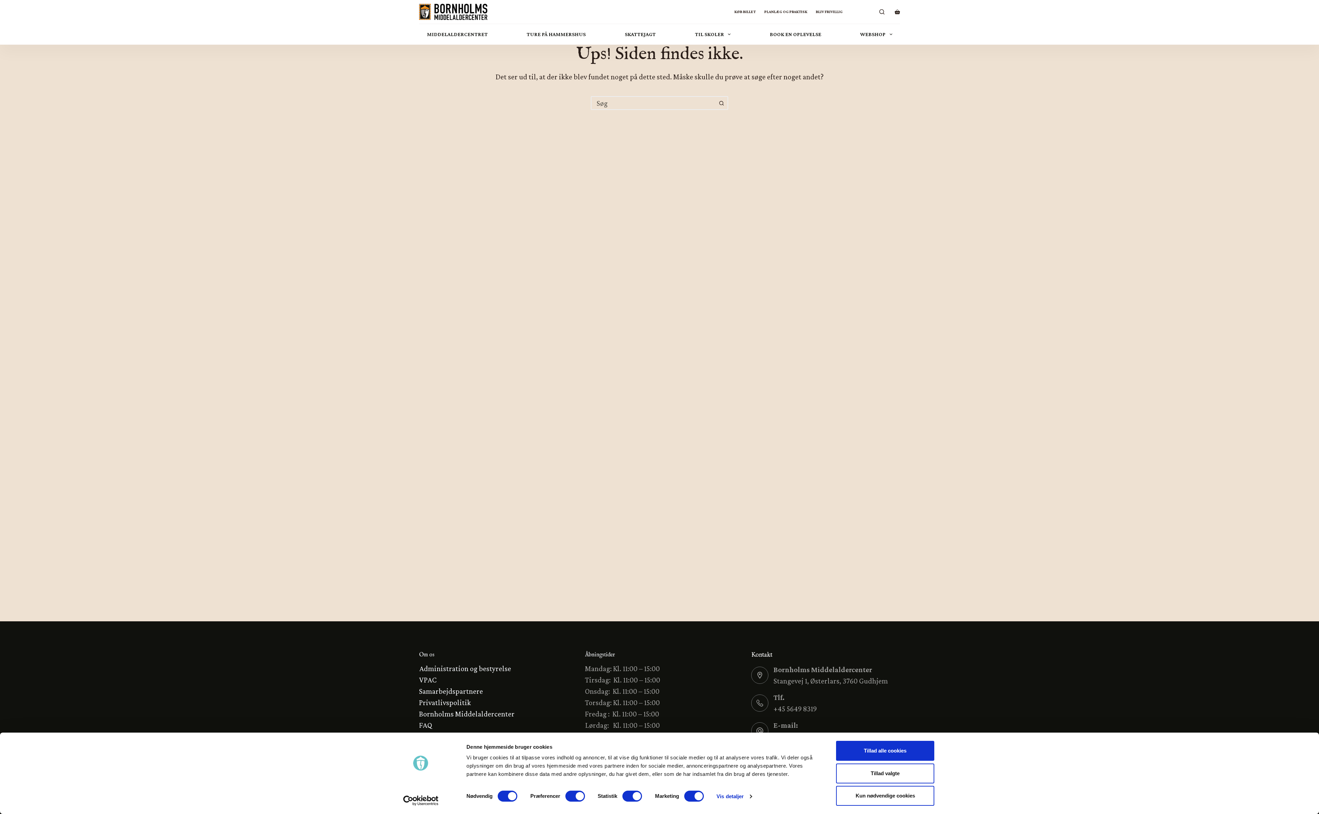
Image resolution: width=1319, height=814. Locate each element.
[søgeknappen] (721, 103)
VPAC (428, 680)
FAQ (425, 725)
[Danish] (851, 12)
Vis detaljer (730, 796)
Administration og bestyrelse (465, 668)
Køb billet (745, 11)
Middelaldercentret (457, 34)
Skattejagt (640, 34)
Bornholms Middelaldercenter (467, 714)
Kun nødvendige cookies (885, 796)
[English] (868, 12)
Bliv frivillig (829, 11)
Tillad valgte (885, 773)
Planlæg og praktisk (785, 11)
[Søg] (881, 11)
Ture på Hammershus (556, 34)
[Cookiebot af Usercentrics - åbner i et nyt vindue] (421, 800)
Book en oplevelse (795, 34)
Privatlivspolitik (445, 702)
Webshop (873, 34)
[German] (859, 12)
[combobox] (653, 103)
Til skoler (709, 34)
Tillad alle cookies (885, 751)
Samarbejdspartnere (451, 691)
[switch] (575, 796)
